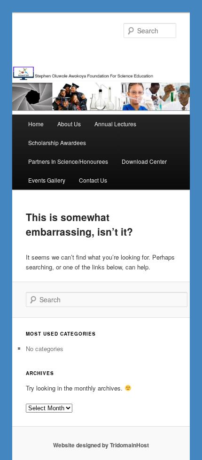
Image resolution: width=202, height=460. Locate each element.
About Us (69, 124)
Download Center (144, 161)
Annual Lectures (115, 124)
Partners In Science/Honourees (68, 161)
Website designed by (81, 445)
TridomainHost (129, 445)
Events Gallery (46, 180)
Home (36, 124)
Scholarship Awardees (57, 142)
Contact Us (93, 180)
